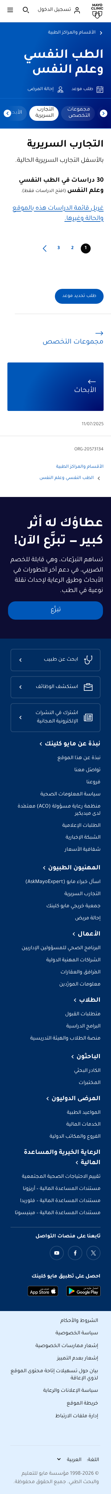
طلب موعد (82, 89)
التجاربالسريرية (44, 113)
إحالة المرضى (40, 89)
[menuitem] (78, 113)
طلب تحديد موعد (79, 296)
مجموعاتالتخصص (78, 113)
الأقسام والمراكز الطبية (72, 32)
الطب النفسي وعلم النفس (66, 478)
